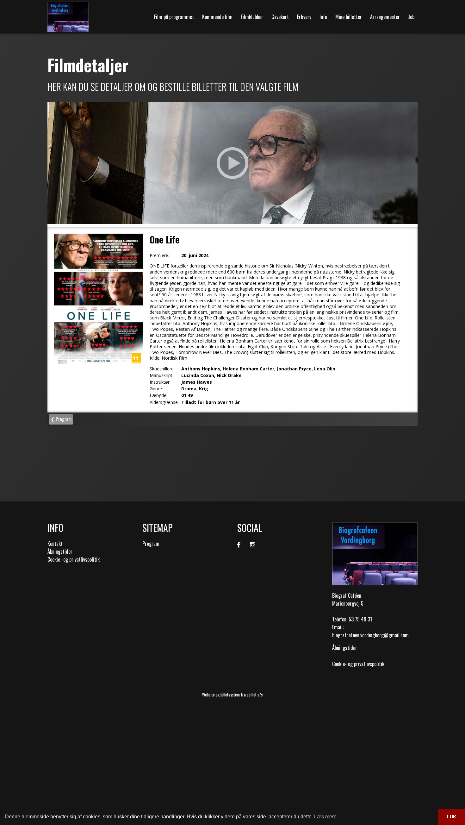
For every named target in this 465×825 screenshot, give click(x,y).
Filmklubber (252, 17)
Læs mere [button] (325, 816)
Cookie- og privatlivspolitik (73, 559)
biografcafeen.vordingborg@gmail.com (370, 635)
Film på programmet (174, 17)
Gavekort (280, 17)
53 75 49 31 (360, 619)
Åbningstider (59, 551)
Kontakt (55, 543)
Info (323, 17)
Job (411, 17)
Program (150, 543)
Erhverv (304, 17)
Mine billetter (348, 17)
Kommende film (217, 17)
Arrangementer (385, 17)
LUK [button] (451, 816)
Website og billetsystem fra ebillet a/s (232, 694)
